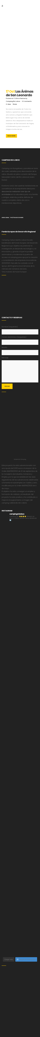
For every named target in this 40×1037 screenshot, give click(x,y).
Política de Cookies (16, 217)
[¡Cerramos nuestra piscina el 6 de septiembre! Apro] (20, 620)
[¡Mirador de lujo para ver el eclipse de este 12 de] (20, 772)
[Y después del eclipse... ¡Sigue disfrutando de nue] (20, 728)
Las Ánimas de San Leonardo (19, 93)
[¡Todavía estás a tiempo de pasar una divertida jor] (20, 837)
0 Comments (27, 101)
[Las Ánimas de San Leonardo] (20, 74)
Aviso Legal (5, 217)
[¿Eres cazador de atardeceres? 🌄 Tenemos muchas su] (20, 685)
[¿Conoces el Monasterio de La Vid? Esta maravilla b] (20, 664)
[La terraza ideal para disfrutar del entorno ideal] (20, 642)
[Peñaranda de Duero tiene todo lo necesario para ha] (20, 599)
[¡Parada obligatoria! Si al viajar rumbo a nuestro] (20, 793)
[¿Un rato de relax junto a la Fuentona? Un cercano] (20, 858)
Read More (11, 136)
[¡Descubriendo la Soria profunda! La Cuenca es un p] (20, 902)
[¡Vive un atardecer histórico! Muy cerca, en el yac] (20, 880)
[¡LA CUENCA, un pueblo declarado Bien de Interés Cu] (20, 534)
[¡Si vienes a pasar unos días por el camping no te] (20, 945)
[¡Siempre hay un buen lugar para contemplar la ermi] (20, 750)
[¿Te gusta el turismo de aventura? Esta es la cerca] (20, 577)
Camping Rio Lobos (13, 101)
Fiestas (22, 98)
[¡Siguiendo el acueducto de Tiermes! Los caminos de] (20, 707)
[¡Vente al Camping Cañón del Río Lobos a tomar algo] (20, 923)
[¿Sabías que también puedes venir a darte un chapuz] (20, 815)
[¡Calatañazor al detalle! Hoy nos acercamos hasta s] (20, 556)
